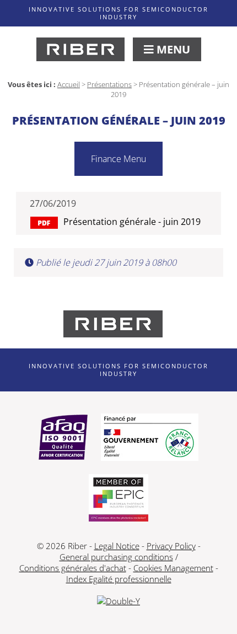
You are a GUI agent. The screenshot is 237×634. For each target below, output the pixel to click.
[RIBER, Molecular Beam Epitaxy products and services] (80, 49)
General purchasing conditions (116, 556)
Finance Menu (118, 159)
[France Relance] (149, 438)
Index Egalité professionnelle (118, 578)
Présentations (109, 84)
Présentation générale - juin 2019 (132, 222)
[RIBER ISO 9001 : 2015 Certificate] (63, 438)
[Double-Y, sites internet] (118, 600)
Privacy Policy (171, 545)
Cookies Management (173, 567)
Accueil (68, 84)
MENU (172, 49)
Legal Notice (116, 545)
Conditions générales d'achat (72, 567)
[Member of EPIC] (118, 499)
